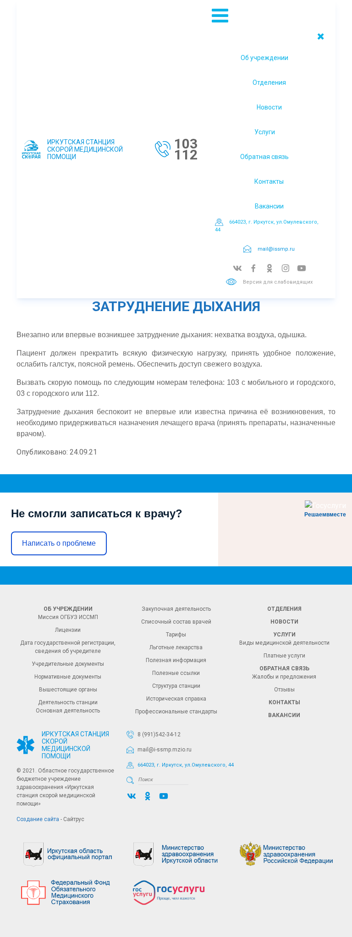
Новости (269, 107)
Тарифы (176, 634)
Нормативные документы (67, 677)
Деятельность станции (68, 702)
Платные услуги (284, 655)
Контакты (269, 181)
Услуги (264, 132)
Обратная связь (264, 156)
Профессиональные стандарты (176, 711)
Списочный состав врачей (176, 622)
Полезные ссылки (176, 673)
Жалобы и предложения (284, 677)
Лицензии (68, 630)
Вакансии (269, 206)
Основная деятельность (68, 710)
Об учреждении (264, 57)
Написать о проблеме (59, 543)
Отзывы (284, 689)
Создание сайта (37, 819)
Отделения (269, 82)
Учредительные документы (68, 664)
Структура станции (176, 686)
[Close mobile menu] (321, 36)
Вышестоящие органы (68, 689)
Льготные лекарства (176, 647)
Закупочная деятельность (176, 609)
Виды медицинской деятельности (284, 643)
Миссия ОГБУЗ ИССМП (68, 617)
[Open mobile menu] (220, 16)
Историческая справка (176, 699)
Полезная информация (176, 660)
